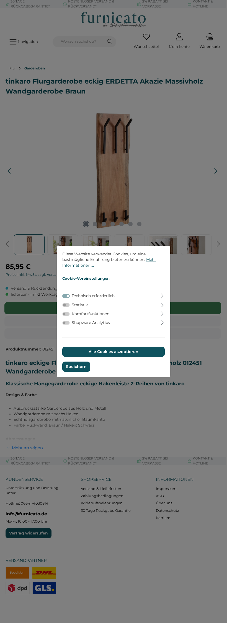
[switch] (66, 305)
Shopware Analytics (91, 322)
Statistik (80, 305)
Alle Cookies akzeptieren (113, 352)
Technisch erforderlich (93, 296)
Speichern (76, 366)
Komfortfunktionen (90, 314)
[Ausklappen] (162, 295)
